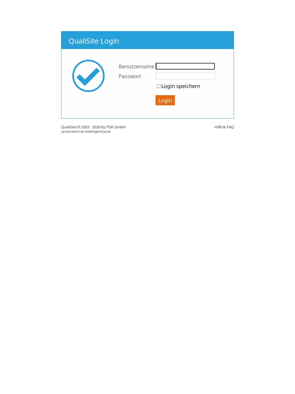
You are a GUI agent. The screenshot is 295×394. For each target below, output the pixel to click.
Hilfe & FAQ (224, 127)
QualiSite (68, 127)
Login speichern (180, 85)
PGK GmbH (116, 127)
